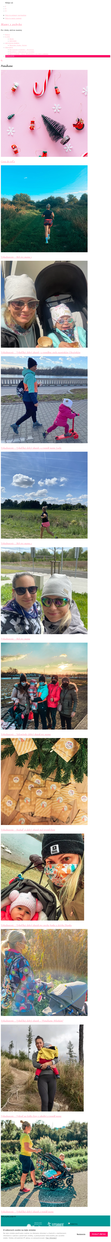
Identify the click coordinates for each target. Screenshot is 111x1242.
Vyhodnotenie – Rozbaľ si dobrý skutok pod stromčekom (28, 829)
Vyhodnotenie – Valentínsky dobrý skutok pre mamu (26, 734)
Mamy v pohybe (11, 24)
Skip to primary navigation (15, 15)
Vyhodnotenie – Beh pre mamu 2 (16, 543)
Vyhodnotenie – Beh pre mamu (15, 638)
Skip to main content (13, 18)
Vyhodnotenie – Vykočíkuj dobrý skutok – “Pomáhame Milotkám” (32, 1020)
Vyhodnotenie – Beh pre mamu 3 (16, 257)
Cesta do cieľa (8, 161)
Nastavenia (81, 1234)
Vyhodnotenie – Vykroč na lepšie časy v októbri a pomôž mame (31, 1116)
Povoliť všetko (99, 1234)
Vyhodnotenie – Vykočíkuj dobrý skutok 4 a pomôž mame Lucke (31, 448)
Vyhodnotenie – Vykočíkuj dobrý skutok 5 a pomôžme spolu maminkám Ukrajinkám (40, 352)
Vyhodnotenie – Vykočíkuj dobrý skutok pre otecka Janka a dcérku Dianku (36, 925)
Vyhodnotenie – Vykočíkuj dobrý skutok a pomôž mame (27, 1211)
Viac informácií (51, 1238)
